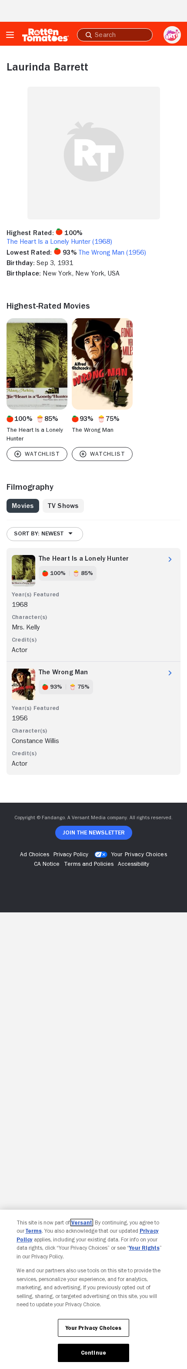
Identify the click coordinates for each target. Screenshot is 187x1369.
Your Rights (144, 1248)
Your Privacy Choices (139, 854)
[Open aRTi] (172, 34)
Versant (81, 1222)
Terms (34, 1231)
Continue (93, 1353)
